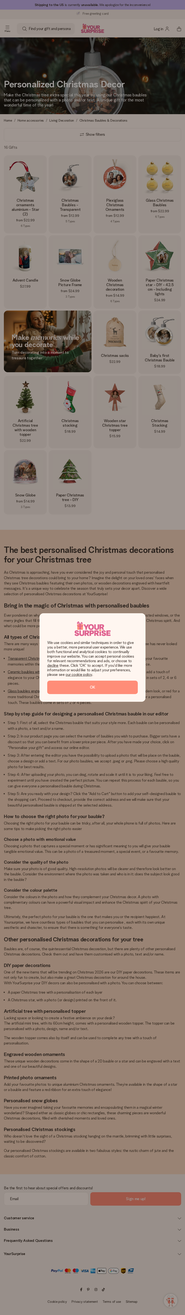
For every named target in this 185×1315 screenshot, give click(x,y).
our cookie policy (79, 674)
